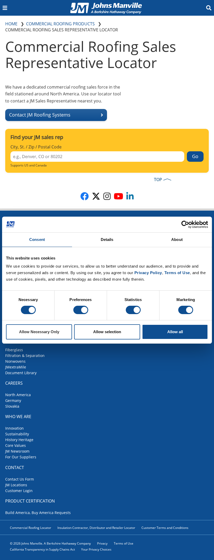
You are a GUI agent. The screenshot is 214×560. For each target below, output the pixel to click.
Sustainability (17, 433)
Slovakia (12, 406)
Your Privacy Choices (96, 549)
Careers (14, 383)
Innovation (14, 428)
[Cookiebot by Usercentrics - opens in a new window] (185, 224)
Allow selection (107, 332)
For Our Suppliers (20, 456)
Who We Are (18, 416)
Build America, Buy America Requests (38, 512)
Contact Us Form (19, 479)
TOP (158, 179)
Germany (13, 400)
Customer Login (19, 490)
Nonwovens (15, 361)
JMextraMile (15, 367)
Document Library (21, 372)
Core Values (15, 445)
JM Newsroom (17, 451)
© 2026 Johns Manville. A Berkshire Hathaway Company (50, 543)
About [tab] (177, 239)
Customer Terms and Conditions (164, 528)
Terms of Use (123, 543)
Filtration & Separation (25, 355)
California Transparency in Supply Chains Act (42, 549)
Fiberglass (14, 349)
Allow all (175, 332)
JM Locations (16, 484)
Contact (14, 467)
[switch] (80, 310)
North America (18, 394)
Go (195, 156)
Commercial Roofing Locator (30, 528)
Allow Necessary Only (39, 332)
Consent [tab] (37, 239)
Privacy (102, 543)
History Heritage (19, 439)
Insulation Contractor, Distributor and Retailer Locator (96, 528)
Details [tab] (107, 239)
